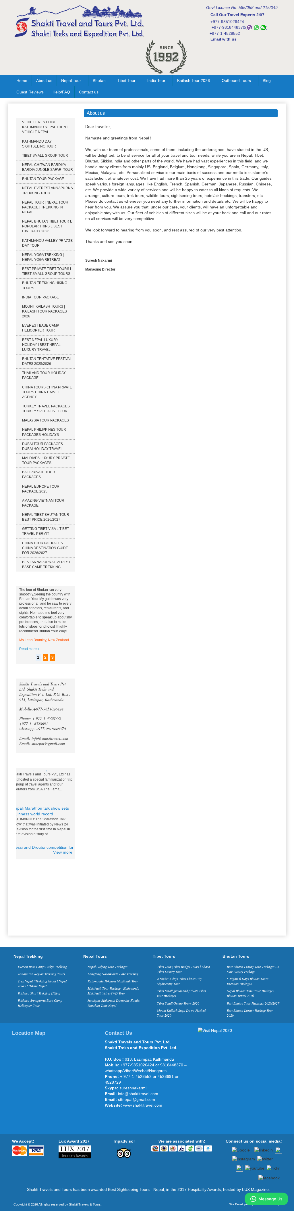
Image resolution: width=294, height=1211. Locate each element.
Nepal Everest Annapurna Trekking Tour (47, 190)
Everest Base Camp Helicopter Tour (40, 327)
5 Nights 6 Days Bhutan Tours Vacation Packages (247, 981)
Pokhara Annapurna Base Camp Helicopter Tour (40, 1002)
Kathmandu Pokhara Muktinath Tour (113, 981)
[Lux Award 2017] (75, 1151)
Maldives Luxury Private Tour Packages (46, 460)
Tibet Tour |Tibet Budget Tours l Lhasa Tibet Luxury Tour (183, 969)
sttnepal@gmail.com (136, 1099)
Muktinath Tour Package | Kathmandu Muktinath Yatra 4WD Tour (113, 990)
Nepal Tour (71, 80)
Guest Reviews (30, 92)
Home (21, 80)
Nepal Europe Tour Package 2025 (40, 488)
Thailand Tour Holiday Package (44, 375)
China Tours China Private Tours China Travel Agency (47, 392)
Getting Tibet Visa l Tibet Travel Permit (45, 531)
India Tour (156, 80)
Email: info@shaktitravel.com (43, 738)
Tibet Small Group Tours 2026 (178, 1003)
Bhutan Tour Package (43, 179)
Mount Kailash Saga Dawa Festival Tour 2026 (181, 1013)
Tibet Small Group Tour (45, 156)
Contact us (88, 92)
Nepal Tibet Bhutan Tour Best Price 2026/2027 (45, 517)
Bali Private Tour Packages (38, 474)
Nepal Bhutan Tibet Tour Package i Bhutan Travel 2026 (250, 993)
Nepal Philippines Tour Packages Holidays (44, 432)
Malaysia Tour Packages (45, 420)
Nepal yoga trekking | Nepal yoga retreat (43, 257)
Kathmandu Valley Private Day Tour (47, 243)
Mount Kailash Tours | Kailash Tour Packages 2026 (44, 311)
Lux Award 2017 (74, 1141)
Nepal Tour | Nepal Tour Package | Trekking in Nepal (45, 207)
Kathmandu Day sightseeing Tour (39, 143)
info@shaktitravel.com (138, 1093)
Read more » (29, 649)
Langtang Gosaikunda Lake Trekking (113, 974)
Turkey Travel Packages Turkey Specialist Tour (46, 408)
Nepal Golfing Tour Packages (107, 966)
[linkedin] (263, 1149)
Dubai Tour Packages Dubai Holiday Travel (42, 446)
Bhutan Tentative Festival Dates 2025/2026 (47, 361)
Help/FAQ (61, 92)
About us (44, 80)
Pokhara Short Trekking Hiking (39, 993)
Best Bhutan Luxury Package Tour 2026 (250, 1013)
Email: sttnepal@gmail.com (42, 743)
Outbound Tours (236, 80)
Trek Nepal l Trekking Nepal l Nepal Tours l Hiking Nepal (42, 983)
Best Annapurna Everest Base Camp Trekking (46, 564)
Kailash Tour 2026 (193, 80)
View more (62, 852)
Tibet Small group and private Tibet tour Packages (181, 993)
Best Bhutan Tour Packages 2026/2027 (253, 1003)
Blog (267, 80)
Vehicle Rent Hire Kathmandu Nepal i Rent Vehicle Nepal (45, 127)
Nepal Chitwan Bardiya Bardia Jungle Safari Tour (47, 167)
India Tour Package (40, 297)
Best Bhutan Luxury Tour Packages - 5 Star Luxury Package (253, 969)
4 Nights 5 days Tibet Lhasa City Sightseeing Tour (179, 981)
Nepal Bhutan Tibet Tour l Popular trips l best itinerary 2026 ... (47, 226)
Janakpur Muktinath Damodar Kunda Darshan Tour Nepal (114, 1002)
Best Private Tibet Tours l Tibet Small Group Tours (47, 271)
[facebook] (269, 1177)
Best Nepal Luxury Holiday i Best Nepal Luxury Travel (41, 345)
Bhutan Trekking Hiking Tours (44, 285)
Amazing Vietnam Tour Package (43, 503)
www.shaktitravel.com (142, 1105)
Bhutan (99, 80)
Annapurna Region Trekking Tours (41, 974)
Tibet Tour (126, 80)
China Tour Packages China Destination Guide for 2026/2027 (45, 548)
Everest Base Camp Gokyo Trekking (42, 966)
